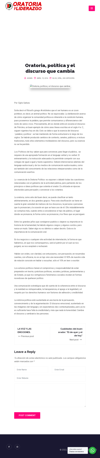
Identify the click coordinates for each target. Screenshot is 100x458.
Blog (54, 78)
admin (29, 78)
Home (25, 33)
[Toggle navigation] (92, 8)
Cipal (60, 78)
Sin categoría (68, 78)
